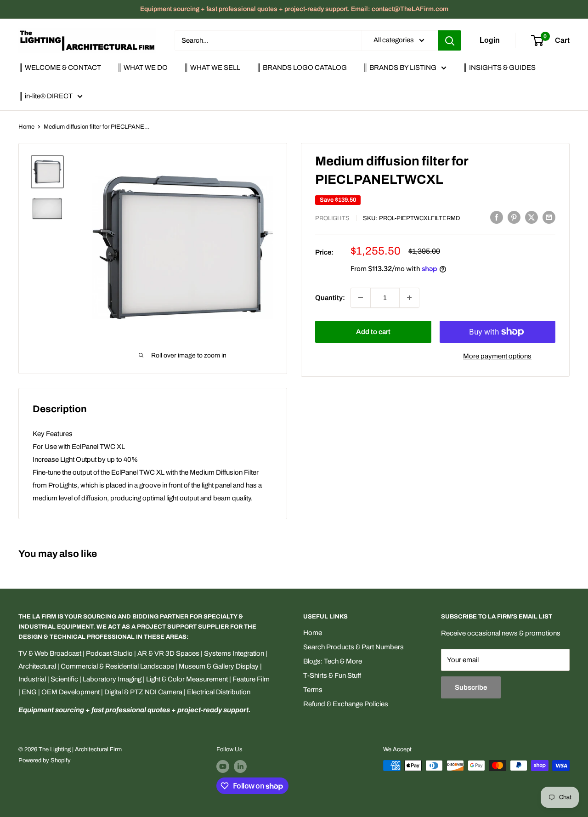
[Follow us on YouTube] (222, 766)
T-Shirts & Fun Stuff (332, 675)
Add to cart (373, 331)
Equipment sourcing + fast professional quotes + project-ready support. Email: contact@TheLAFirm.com (294, 9)
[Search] (449, 40)
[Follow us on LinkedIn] (240, 766)
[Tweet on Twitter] (531, 217)
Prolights (332, 218)
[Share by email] (549, 217)
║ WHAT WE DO (142, 67)
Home (26, 127)
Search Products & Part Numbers (353, 647)
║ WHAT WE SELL (212, 67)
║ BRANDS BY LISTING (399, 67)
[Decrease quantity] (360, 297)
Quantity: (330, 297)
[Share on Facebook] (496, 217)
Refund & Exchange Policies (345, 704)
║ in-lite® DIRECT (45, 96)
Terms (312, 689)
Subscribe (471, 687)
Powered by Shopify (44, 760)
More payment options (497, 356)
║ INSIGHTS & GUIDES (499, 67)
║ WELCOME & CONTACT (59, 67)
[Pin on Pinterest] (514, 217)
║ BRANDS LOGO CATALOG (301, 67)
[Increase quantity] (409, 297)
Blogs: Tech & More (332, 661)
